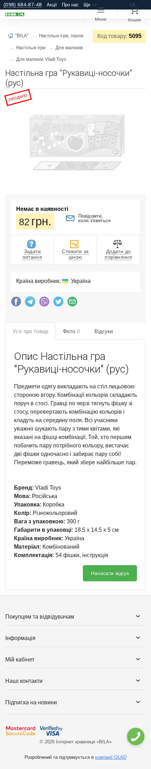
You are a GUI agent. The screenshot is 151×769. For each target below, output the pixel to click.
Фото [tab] (71, 331)
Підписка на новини (31, 702)
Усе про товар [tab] (30, 331)
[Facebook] (16, 303)
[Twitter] (58, 303)
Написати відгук (110, 573)
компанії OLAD (110, 757)
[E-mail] (72, 303)
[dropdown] (135, 736)
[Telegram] (30, 303)
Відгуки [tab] (103, 331)
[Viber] (44, 303)
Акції (52, 4)
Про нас (70, 4)
